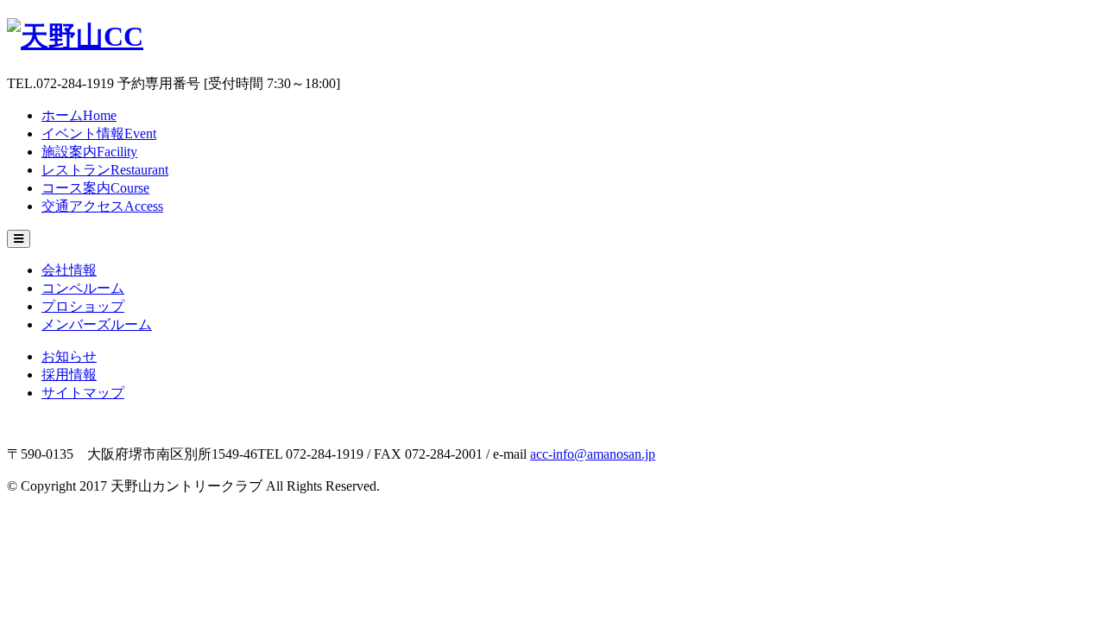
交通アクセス (102, 206)
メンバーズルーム (96, 324)
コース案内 (95, 188)
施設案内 (89, 151)
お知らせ (69, 356)
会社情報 (69, 270)
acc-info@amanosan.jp (592, 454)
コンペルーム (82, 288)
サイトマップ (82, 392)
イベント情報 (98, 133)
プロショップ (82, 306)
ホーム (79, 115)
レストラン (104, 169)
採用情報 (69, 374)
